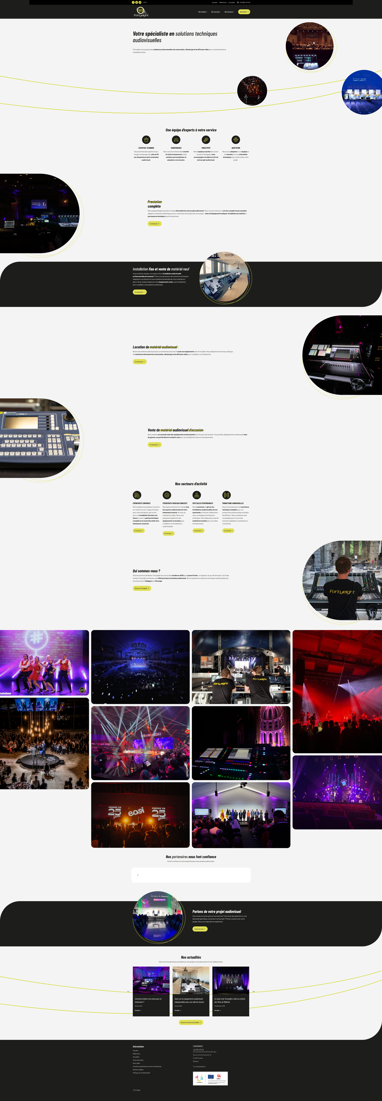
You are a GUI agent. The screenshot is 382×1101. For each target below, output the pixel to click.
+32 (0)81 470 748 (244, 2)
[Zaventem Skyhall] (140, 815)
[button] (128, 991)
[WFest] (241, 667)
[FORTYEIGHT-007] (140, 743)
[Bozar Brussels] (140, 667)
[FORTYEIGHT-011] (241, 743)
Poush (138, 1090)
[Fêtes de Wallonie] (241, 815)
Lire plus (137, 1010)
